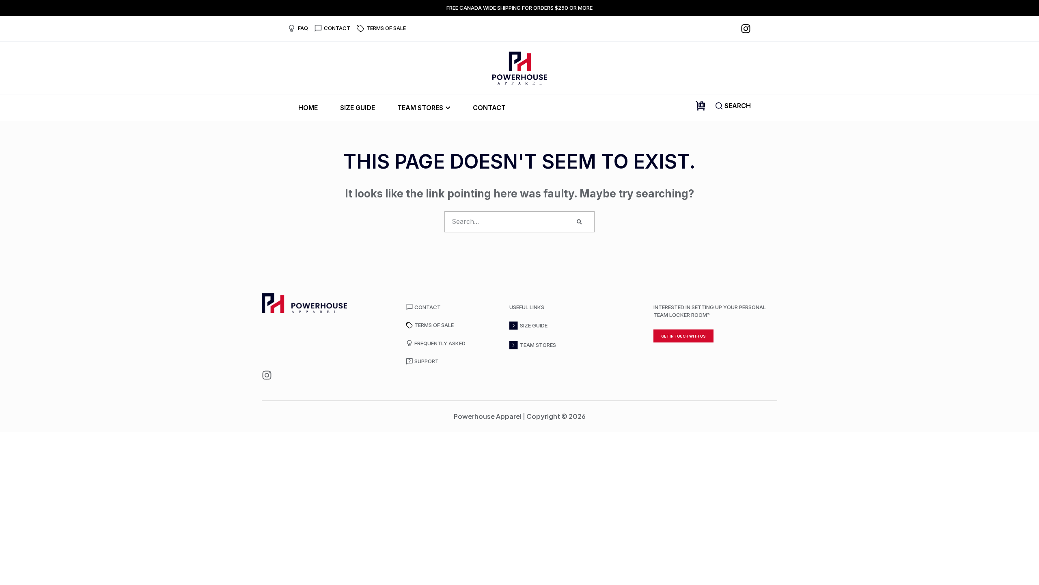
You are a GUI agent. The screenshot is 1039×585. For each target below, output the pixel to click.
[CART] (700, 106)
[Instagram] (746, 29)
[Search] (579, 222)
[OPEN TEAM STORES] (448, 107)
